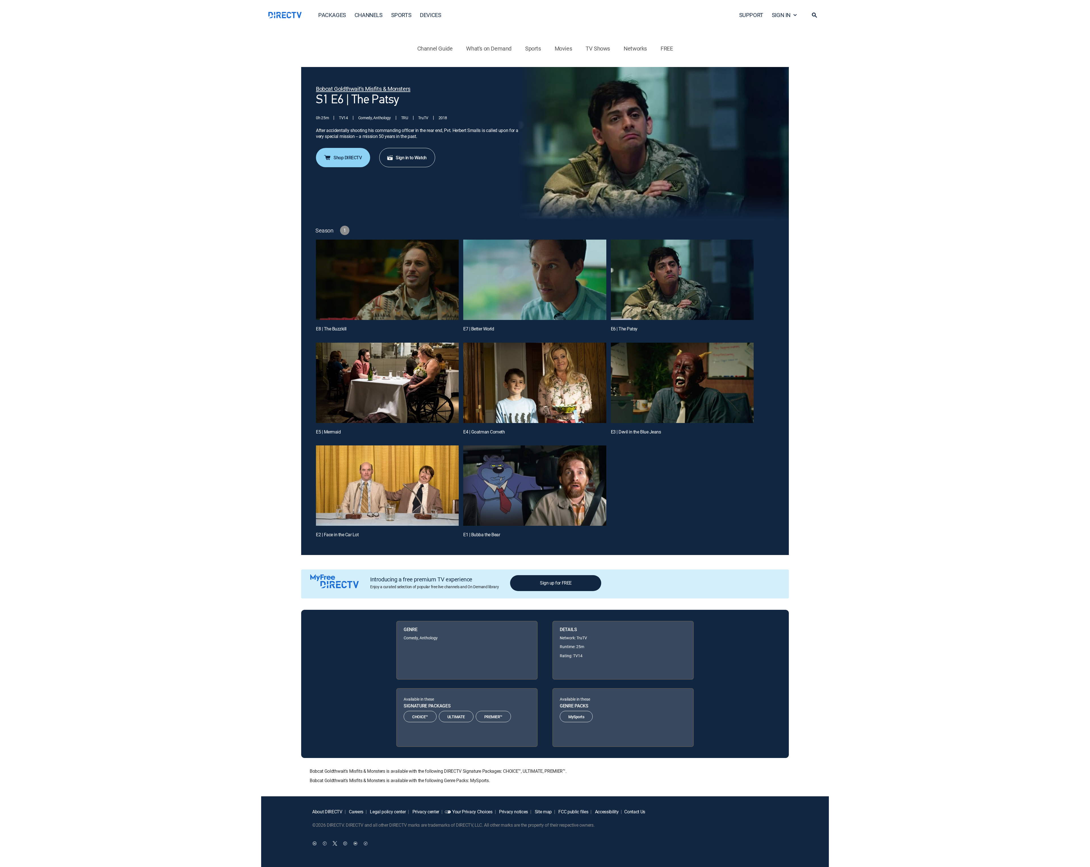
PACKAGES (332, 15)
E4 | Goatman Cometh (484, 432)
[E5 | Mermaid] (387, 383)
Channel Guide (435, 48)
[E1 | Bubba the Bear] (534, 485)
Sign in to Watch (411, 157)
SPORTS (401, 15)
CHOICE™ (420, 716)
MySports (576, 716)
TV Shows (598, 48)
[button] (814, 15)
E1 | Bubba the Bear (481, 534)
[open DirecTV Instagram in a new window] (345, 843)
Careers (355, 812)
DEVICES (430, 15)
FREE (667, 48)
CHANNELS (369, 15)
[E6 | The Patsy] (682, 280)
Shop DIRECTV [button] (348, 157)
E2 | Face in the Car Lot (337, 534)
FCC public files (572, 812)
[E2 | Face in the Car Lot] (387, 485)
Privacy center (425, 812)
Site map (543, 812)
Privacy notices (513, 812)
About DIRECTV (327, 812)
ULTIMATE (456, 716)
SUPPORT (751, 15)
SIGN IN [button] (781, 15)
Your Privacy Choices (472, 812)
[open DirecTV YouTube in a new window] (355, 843)
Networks (635, 48)
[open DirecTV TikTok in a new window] (365, 843)
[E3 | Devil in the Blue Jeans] (682, 383)
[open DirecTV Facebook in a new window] (324, 843)
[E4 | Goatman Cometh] (534, 383)
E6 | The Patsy (624, 329)
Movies (563, 48)
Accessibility (606, 812)
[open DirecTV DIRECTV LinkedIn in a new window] (314, 843)
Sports (533, 48)
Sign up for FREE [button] (555, 583)
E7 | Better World (478, 329)
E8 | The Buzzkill (331, 329)
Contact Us (634, 812)
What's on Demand (489, 48)
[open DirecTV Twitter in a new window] (335, 843)
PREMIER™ (493, 716)
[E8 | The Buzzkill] (387, 280)
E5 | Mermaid (328, 432)
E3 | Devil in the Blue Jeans (636, 432)
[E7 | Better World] (534, 280)
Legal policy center (387, 812)
